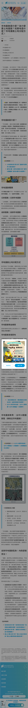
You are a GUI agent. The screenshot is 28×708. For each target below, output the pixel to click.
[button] (12, 361)
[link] (14, 351)
